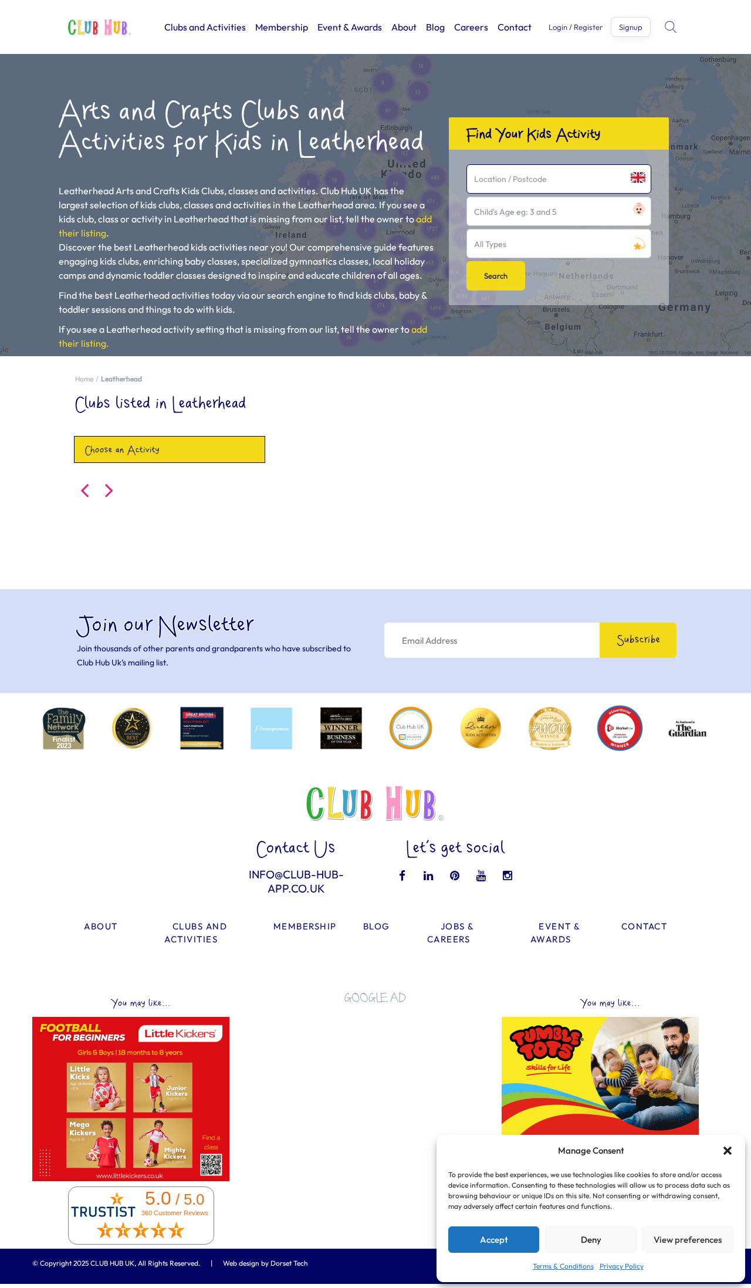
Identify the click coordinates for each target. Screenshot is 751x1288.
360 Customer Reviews (174, 1212)
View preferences (688, 1239)
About (404, 27)
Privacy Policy (622, 1266)
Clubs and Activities (205, 27)
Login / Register (576, 27)
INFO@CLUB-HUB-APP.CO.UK (296, 881)
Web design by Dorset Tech (265, 1263)
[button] (727, 1151)
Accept (494, 1239)
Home (84, 378)
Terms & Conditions (563, 1266)
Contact (515, 27)
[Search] (672, 27)
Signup (630, 27)
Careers (471, 27)
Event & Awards (349, 27)
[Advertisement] (375, 1094)
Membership (281, 27)
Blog (435, 27)
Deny (591, 1239)
